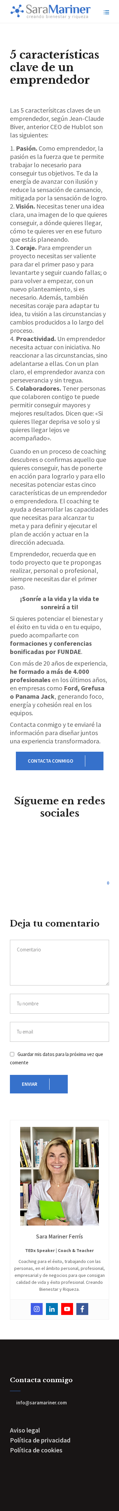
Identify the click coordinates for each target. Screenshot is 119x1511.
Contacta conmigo (50, 761)
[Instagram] (37, 1309)
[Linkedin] (52, 1309)
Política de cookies (36, 1450)
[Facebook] (82, 1309)
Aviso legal (25, 1430)
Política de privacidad (40, 1440)
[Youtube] (67, 1309)
